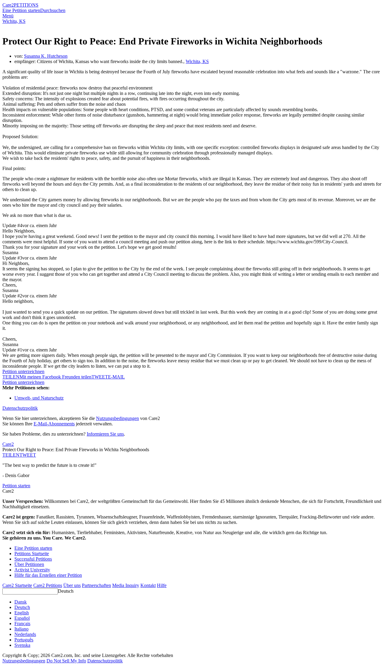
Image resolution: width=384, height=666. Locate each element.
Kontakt (148, 585)
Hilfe (161, 585)
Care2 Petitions (47, 585)
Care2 (8, 5)
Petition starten (16, 485)
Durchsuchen (52, 10)
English (21, 612)
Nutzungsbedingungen (117, 418)
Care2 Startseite (17, 585)
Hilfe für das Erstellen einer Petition (48, 575)
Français (22, 623)
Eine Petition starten (21, 10)
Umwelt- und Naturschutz (39, 397)
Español (22, 618)
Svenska (22, 645)
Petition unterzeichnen (23, 371)
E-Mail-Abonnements (54, 423)
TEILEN (11, 455)
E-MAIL (116, 376)
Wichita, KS (14, 21)
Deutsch (66, 591)
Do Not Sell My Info (66, 660)
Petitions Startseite (31, 553)
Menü (8, 15)
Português (23, 639)
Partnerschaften (96, 585)
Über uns (72, 585)
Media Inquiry (125, 585)
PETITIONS (26, 5)
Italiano (21, 628)
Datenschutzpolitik (20, 408)
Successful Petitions (33, 558)
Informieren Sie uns (105, 433)
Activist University (32, 569)
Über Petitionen (29, 564)
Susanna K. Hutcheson (46, 56)
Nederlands (25, 634)
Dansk (20, 601)
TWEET (100, 376)
